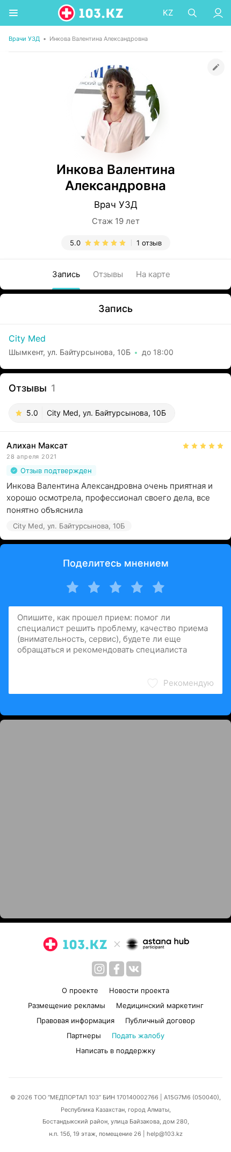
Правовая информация (75, 1020)
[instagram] (99, 968)
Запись (66, 274)
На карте (153, 274)
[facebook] (116, 968)
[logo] (91, 13)
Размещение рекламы (66, 1005)
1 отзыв (149, 242)
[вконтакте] (133, 968)
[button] (180, 683)
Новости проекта (139, 990)
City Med (27, 338)
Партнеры (84, 1035)
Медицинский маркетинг (160, 1005)
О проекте (80, 990)
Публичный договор (160, 1020)
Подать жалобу (138, 1035)
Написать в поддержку (115, 1050)
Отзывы (108, 274)
